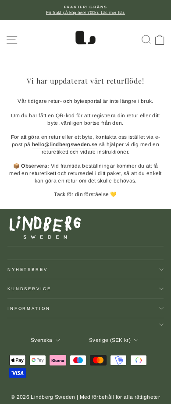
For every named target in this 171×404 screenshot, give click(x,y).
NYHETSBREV (27, 269)
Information (28, 308)
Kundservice (29, 288)
